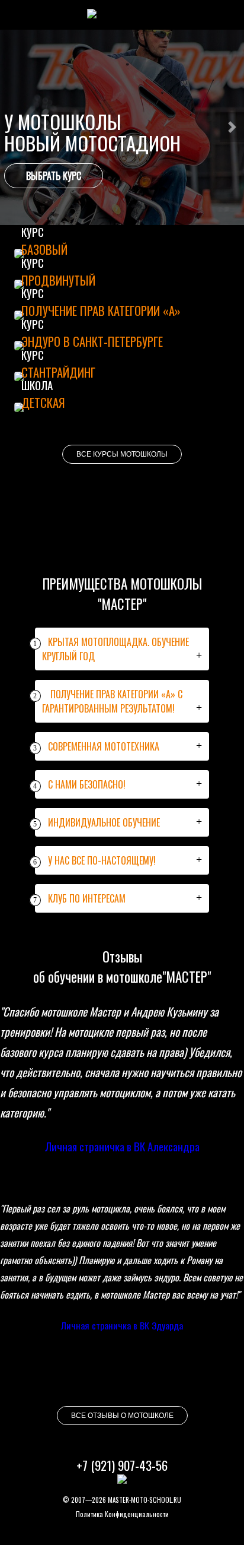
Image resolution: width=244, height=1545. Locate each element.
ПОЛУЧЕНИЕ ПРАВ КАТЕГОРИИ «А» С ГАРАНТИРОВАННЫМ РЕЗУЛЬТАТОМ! (108, 701)
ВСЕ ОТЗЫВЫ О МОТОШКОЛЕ (122, 1415)
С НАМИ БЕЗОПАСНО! (80, 784)
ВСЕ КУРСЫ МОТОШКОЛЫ (122, 454)
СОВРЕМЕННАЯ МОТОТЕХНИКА (97, 746)
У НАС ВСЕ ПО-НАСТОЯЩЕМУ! (95, 860)
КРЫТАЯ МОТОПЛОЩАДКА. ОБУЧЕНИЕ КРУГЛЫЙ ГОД (112, 649)
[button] (232, 127)
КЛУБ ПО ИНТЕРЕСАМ (80, 898)
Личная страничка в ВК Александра (122, 1146)
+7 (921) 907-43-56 (122, 1465)
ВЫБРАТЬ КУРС (53, 176)
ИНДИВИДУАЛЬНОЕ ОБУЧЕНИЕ (97, 822)
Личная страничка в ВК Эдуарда (122, 1325)
